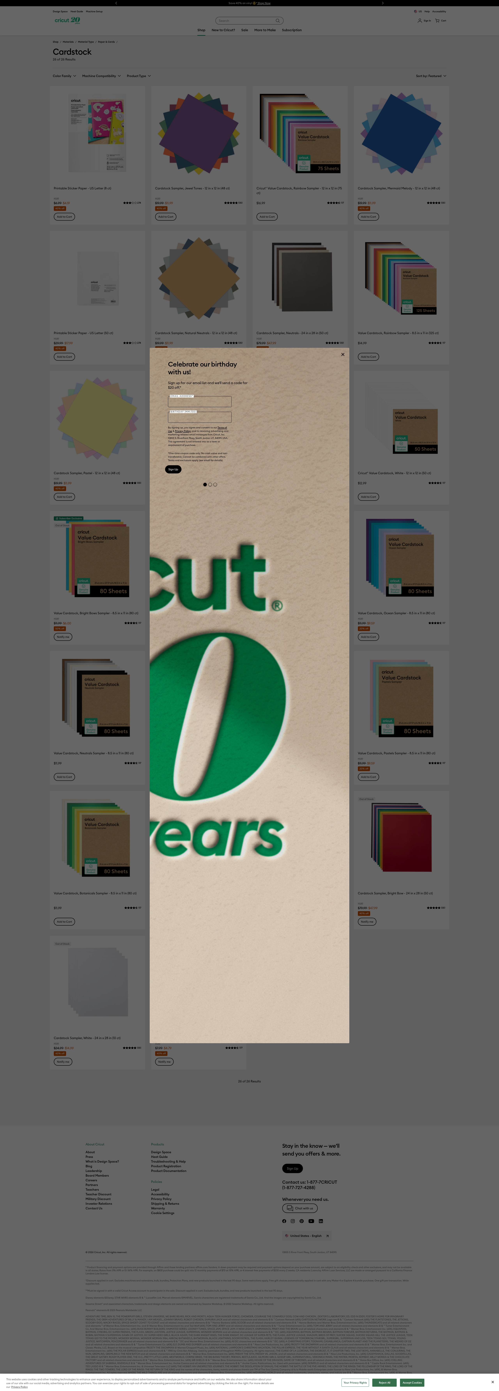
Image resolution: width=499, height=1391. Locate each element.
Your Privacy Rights (355, 1382)
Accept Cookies (412, 1382)
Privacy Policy (183, 431)
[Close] (343, 354)
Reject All (384, 1382)
